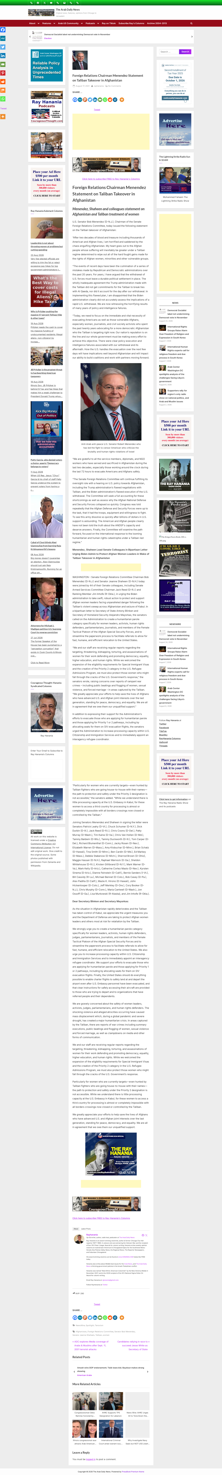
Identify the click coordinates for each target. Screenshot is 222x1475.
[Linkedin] (95, 98)
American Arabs (84, 1375)
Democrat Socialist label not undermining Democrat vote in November (77, 34)
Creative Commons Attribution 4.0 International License (43, 844)
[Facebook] (75, 98)
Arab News (128, 1264)
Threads (163, 746)
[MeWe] (80, 98)
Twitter (105, 1285)
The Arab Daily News (68, 9)
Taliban (98, 1335)
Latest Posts (86, 1229)
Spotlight (90, 1325)
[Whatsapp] (105, 98)
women (106, 1335)
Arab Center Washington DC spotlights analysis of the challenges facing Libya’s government (171, 374)
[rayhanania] (79, 1243)
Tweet (97, 109)
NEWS (175, 303)
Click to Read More (40, 662)
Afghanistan (81, 1331)
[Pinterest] (2, 71)
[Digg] (115, 98)
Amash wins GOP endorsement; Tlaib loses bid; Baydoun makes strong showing (110, 1370)
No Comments (114, 86)
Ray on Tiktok (109, 23)
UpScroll (163, 742)
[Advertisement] (111, 132)
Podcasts (90, 23)
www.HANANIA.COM (125, 1257)
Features (46, 23)
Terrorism (99, 1325)
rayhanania (99, 86)
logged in (90, 1459)
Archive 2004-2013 (157, 23)
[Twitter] (90, 98)
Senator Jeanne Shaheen (83, 1335)
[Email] (100, 98)
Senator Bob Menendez (124, 1331)
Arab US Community (68, 23)
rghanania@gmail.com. (110, 1280)
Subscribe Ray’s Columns (131, 23)
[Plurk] (85, 98)
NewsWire (80, 1325)
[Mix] (2, 89)
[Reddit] (110, 98)
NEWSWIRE (175, 624)
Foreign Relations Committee (100, 1331)
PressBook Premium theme (133, 1472)
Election (48, 38)
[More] (122, 98)
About (32, 23)
